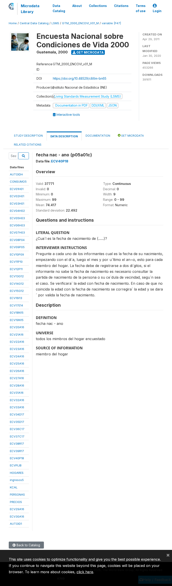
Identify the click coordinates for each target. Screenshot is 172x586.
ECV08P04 (17, 240)
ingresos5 (17, 480)
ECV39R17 (17, 451)
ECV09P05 (17, 247)
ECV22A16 (17, 341)
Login (157, 11)
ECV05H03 (17, 218)
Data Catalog (59, 8)
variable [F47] (111, 23)
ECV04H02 (17, 210)
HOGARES (17, 472)
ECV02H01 (17, 196)
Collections (98, 6)
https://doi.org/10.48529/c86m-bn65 (79, 78)
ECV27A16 (17, 378)
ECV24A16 (17, 356)
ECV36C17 (17, 429)
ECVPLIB (16, 465)
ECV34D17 (17, 414)
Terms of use (141, 8)
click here (85, 572)
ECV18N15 (17, 312)
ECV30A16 (17, 516)
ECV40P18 (17, 458)
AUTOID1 (16, 523)
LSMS (55, 23)
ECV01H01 (17, 189)
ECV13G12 (17, 276)
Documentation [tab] (98, 135)
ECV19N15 (17, 320)
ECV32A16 (17, 400)
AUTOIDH (16, 174)
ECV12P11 (16, 269)
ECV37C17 (17, 436)
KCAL (13, 487)
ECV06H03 (17, 225)
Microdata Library (30, 9)
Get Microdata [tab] (132, 135)
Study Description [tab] (28, 135)
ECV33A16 (17, 407)
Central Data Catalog (34, 23)
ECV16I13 (16, 298)
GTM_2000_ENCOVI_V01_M (80, 23)
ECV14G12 (17, 283)
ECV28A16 (17, 385)
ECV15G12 (17, 291)
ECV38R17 (17, 443)
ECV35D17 (17, 422)
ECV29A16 (17, 509)
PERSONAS (17, 494)
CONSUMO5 (18, 181)
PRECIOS (16, 502)
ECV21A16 (17, 334)
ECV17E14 (16, 305)
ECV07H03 (17, 232)
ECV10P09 (17, 254)
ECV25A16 (17, 363)
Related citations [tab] (27, 144)
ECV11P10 (16, 261)
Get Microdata (90, 52)
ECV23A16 (17, 349)
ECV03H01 (17, 203)
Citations (121, 6)
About (77, 6)
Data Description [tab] (64, 136)
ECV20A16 (17, 327)
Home (13, 23)
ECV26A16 (17, 371)
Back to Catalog (28, 545)
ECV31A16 (17, 392)
